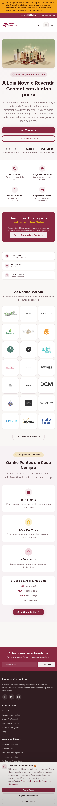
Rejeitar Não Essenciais (28, 796)
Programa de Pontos (11, 715)
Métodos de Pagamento (12, 753)
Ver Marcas (27, 130)
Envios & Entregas (10, 744)
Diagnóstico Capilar (10, 723)
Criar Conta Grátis (26, 612)
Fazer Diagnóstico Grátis (27, 235)
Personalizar (30, 801)
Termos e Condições (11, 757)
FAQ (4, 732)
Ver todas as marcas (27, 436)
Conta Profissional (28, 138)
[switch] (28, 15)
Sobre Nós (7, 711)
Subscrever (46, 664)
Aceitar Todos (28, 790)
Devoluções (7, 748)
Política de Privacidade (31, 781)
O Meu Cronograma (10, 727)
